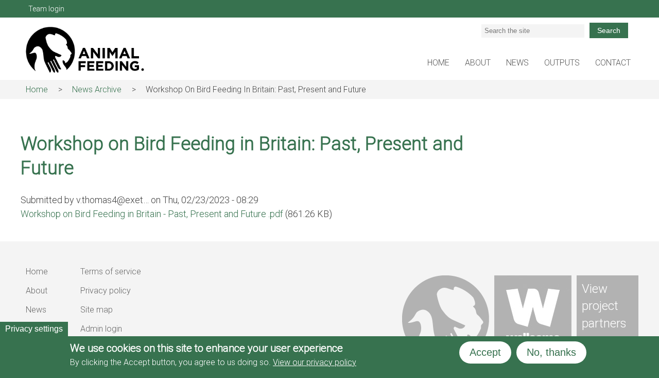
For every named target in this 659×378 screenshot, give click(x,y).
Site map (96, 310)
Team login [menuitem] (46, 9)
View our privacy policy (314, 362)
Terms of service (110, 271)
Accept (485, 352)
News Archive (97, 89)
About (478, 63)
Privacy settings (34, 328)
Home (438, 63)
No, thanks (551, 352)
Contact (613, 63)
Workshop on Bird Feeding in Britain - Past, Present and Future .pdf (152, 213)
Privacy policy (105, 290)
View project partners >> (604, 315)
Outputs (562, 63)
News (517, 63)
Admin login (101, 329)
